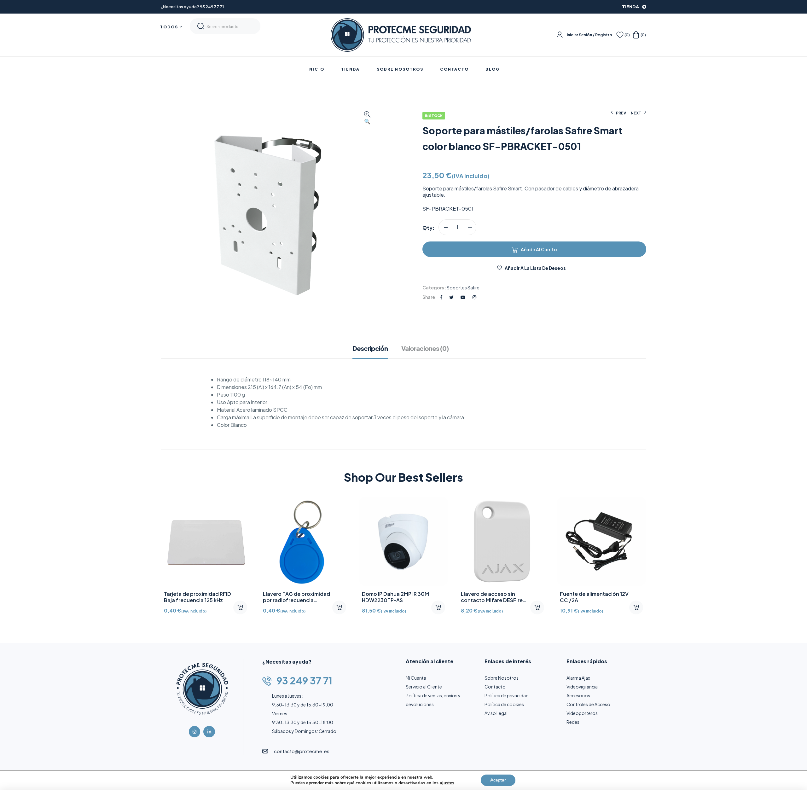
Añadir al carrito (539, 249)
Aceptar (498, 780)
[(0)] (620, 35)
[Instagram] (194, 731)
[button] (367, 118)
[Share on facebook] (441, 297)
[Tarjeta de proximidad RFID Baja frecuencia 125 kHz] (304, 541)
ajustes (447, 783)
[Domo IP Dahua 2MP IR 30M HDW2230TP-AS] (502, 541)
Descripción (370, 348)
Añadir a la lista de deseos (535, 268)
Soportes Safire (463, 287)
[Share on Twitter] (451, 297)
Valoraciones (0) (425, 348)
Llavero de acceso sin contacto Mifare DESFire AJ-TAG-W (591, 600)
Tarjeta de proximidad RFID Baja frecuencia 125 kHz (296, 596)
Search (201, 26)
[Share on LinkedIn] (474, 297)
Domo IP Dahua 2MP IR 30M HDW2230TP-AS (494, 596)
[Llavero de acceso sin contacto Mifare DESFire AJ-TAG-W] (601, 541)
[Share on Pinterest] (463, 297)
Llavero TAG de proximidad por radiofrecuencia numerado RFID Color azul (395, 600)
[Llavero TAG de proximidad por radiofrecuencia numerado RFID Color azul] (403, 541)
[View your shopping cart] (636, 35)
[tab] (373, 351)
